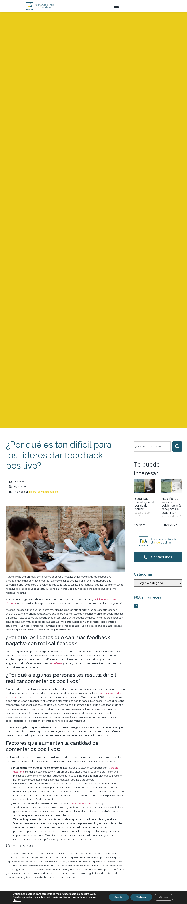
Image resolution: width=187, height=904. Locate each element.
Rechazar (141, 897)
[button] (116, 6)
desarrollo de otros (83, 803)
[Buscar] (177, 446)
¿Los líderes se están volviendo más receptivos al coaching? (172, 505)
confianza (56, 663)
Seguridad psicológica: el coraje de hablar (144, 504)
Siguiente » (170, 524)
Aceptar (118, 897)
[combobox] (152, 446)
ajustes (17, 900)
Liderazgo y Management (43, 491)
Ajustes (163, 897)
